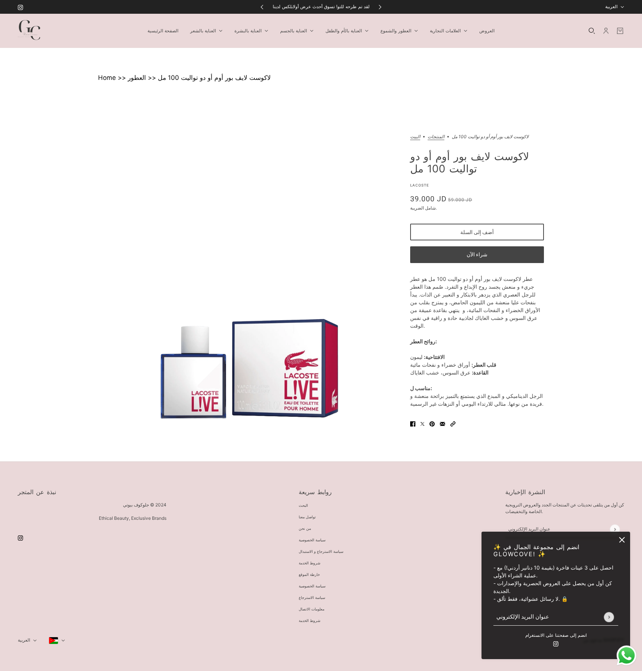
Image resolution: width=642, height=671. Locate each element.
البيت (415, 136)
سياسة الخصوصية (312, 540)
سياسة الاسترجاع (312, 598)
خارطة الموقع (309, 575)
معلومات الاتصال (311, 609)
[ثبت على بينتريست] (432, 423)
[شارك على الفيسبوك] (412, 423)
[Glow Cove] (29, 31)
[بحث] (592, 31)
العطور (137, 77)
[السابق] (262, 7)
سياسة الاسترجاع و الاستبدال (321, 552)
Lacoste (419, 185)
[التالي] (380, 7)
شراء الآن (477, 254)
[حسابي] (606, 31)
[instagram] (20, 7)
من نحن (305, 528)
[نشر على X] (422, 423)
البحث (303, 505)
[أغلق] (622, 540)
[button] (452, 423)
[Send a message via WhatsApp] (626, 655)
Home (107, 77)
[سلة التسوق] (620, 31)
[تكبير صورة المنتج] (248, 284)
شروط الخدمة (309, 563)
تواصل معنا (307, 517)
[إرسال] (609, 617)
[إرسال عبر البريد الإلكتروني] (442, 423)
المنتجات (436, 136)
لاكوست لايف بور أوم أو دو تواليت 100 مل (214, 77)
